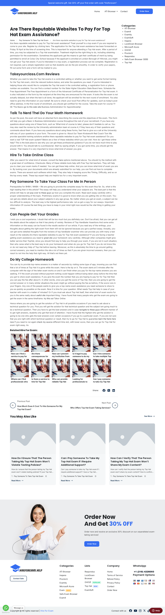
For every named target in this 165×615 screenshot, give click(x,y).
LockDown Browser (133, 44)
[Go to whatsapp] (6, 608)
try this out (49, 298)
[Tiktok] (148, 611)
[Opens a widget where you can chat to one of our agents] (156, 611)
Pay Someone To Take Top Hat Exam (33, 40)
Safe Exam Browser (68, 594)
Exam (62, 590)
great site (48, 238)
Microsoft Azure (132, 47)
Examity (128, 34)
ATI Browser (110, 11)
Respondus (130, 56)
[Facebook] (104, 390)
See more (148, 416)
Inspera (128, 41)
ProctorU (129, 53)
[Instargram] (140, 611)
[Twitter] (109, 390)
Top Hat (128, 62)
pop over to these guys (40, 193)
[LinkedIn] (113, 390)
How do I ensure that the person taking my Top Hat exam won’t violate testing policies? (31, 461)
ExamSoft (129, 37)
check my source (44, 322)
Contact (124, 11)
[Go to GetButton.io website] (6, 612)
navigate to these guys (89, 309)
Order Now (144, 11)
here (61, 160)
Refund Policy (113, 579)
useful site (40, 295)
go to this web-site (32, 107)
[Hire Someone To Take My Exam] (24, 11)
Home (97, 11)
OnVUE (128, 50)
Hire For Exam (46, 611)
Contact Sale (18, 578)
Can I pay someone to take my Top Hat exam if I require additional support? (80, 461)
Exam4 (128, 31)
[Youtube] (135, 611)
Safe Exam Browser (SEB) (136, 59)
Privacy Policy (113, 583)
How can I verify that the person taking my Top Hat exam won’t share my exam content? (131, 461)
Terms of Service (115, 575)
